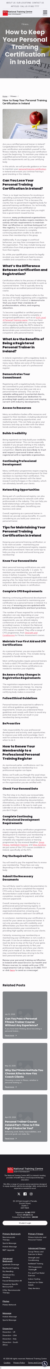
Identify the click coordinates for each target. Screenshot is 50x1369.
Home (5, 96)
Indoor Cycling (34, 1279)
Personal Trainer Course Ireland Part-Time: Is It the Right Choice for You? (22, 1125)
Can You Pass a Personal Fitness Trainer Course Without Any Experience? (21, 1022)
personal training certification (32, 169)
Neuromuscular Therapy (9, 1238)
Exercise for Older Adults (35, 1283)
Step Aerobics (39, 844)
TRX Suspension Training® (35, 1268)
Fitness (25, 24)
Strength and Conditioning (33, 1258)
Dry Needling (8, 1271)
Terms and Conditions (37, 1363)
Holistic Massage (10, 1246)
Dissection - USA (10, 1335)
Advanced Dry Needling (8, 1276)
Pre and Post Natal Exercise (36, 1274)
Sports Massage (9, 1243)
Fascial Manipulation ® (12, 1281)
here (12, 970)
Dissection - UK (9, 1332)
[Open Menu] (45, 13)
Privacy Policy (19, 1363)
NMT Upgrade (8, 1250)
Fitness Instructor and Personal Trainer (37, 1238)
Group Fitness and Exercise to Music (35, 1253)
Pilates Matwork (9, 1305)
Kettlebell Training (19, 844)
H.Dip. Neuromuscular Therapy (11, 1291)
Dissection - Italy (9, 1339)
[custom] (18, 1193)
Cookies (7, 1363)
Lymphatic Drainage (11, 1264)
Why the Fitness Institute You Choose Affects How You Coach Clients (24, 1074)
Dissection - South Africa (10, 1343)
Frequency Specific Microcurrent (10, 1285)
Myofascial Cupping (11, 1268)
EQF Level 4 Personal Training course (24, 318)
